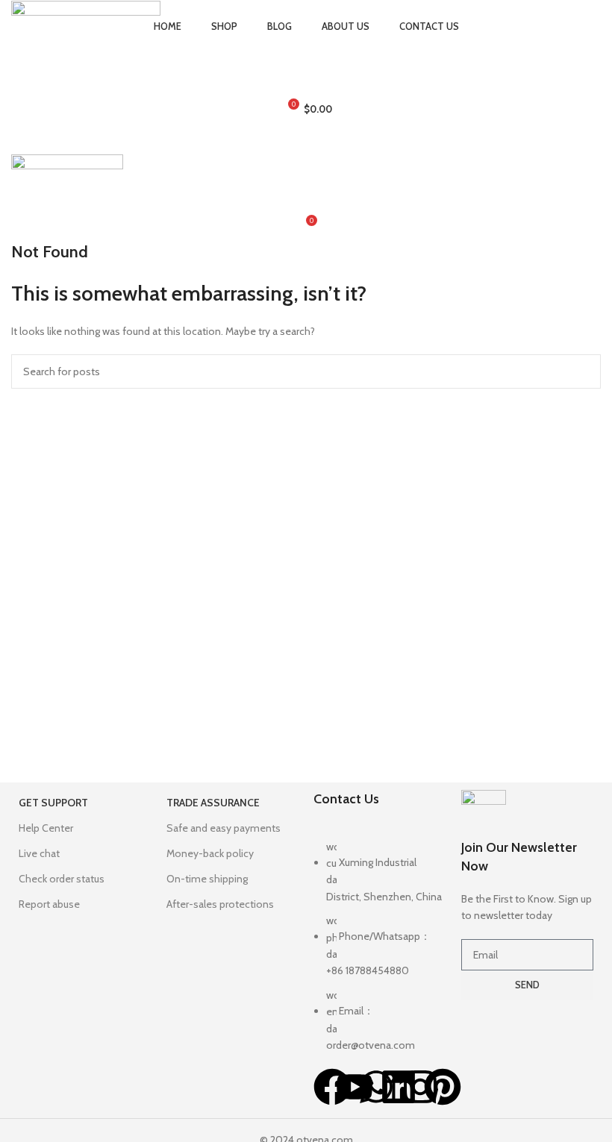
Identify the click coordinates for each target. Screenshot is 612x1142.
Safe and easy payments (223, 828)
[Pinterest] (442, 1086)
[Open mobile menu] (306, 139)
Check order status (61, 878)
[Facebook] (332, 1086)
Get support (53, 802)
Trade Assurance (213, 802)
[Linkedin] (398, 1086)
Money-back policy (210, 853)
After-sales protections (220, 904)
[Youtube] (354, 1086)
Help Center (46, 828)
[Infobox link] (527, 857)
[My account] (306, 80)
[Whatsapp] (376, 1086)
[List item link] (379, 953)
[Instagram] (420, 1086)
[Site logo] (85, 8)
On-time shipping (207, 878)
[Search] (306, 50)
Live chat (39, 853)
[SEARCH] (583, 371)
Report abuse (49, 904)
